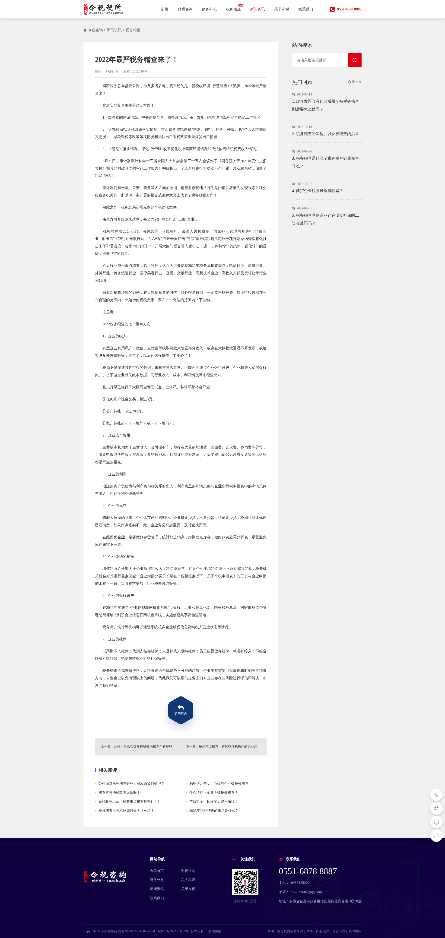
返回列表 (180, 714)
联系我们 (157, 898)
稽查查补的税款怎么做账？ (119, 792)
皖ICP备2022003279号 (173, 931)
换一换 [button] (356, 82)
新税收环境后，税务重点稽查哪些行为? (129, 801)
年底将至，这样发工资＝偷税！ (213, 801)
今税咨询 (95, 30)
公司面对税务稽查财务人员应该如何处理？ (132, 783)
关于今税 (188, 889)
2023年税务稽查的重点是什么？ (213, 810)
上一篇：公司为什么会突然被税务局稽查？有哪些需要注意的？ (138, 746)
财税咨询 (188, 871)
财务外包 (157, 880)
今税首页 (157, 871)
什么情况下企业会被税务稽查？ (213, 792)
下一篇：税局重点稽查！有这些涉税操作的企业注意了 (225, 746)
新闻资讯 (114, 30)
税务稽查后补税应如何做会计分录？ (126, 810)
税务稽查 (133, 30)
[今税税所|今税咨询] (103, 9)
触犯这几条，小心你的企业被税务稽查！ (220, 783)
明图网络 (214, 931)
